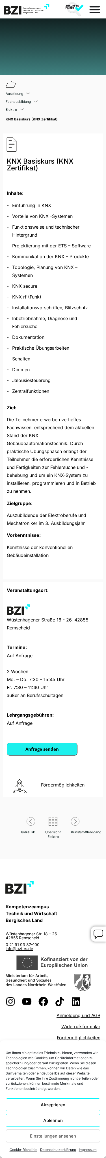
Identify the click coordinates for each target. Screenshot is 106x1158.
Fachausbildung (18, 102)
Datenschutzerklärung (58, 1149)
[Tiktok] (59, 1001)
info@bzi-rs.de (19, 948)
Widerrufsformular (80, 1026)
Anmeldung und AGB (78, 1015)
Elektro (11, 110)
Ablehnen (53, 1120)
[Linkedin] (76, 1001)
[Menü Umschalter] (94, 9)
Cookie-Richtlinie (23, 1149)
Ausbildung (14, 94)
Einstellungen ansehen (53, 1136)
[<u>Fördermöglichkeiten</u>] (20, 786)
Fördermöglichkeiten (78, 1037)
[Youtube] (27, 1001)
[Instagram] (10, 1001)
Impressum (88, 1149)
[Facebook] (43, 1001)
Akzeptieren (53, 1104)
